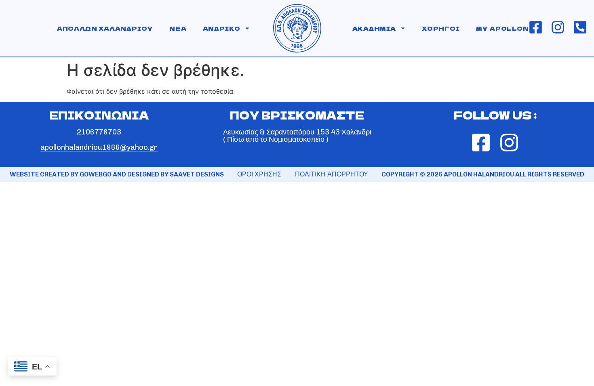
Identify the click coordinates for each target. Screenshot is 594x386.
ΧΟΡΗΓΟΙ (441, 28)
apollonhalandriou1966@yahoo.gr (99, 147)
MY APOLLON (502, 28)
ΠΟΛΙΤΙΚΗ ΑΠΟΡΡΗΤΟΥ (331, 174)
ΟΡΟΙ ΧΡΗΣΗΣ (259, 174)
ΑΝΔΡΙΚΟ (222, 28)
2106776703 (99, 132)
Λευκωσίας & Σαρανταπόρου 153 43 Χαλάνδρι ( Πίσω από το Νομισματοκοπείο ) (297, 136)
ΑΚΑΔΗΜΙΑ (374, 28)
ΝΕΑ (177, 28)
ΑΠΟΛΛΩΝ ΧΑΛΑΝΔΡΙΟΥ (105, 28)
